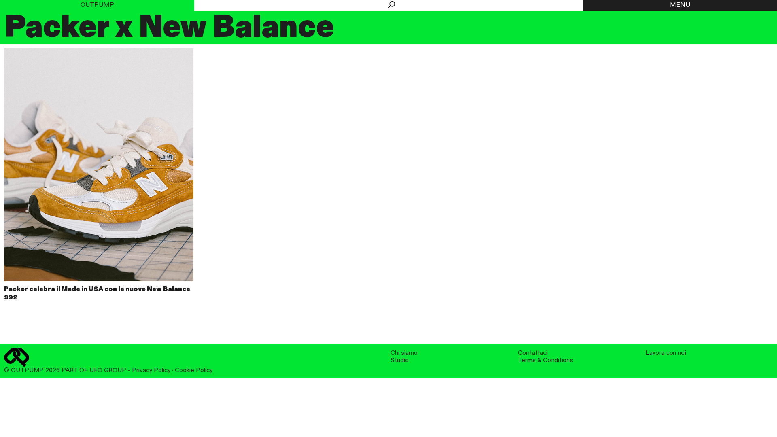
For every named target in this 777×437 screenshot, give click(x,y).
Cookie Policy (193, 370)
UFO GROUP (107, 370)
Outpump (97, 5)
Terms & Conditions (545, 360)
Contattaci (533, 353)
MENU (680, 5)
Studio (400, 360)
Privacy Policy (151, 370)
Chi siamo (404, 353)
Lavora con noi (665, 353)
